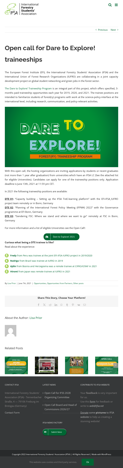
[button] (7, 365)
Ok (87, 462)
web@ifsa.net (97, 405)
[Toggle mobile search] (110, 5)
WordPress (106, 454)
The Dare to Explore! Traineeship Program (28, 88)
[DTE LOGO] (61, 107)
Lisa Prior (12, 283)
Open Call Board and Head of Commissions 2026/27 (61, 407)
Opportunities (40, 283)
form (92, 401)
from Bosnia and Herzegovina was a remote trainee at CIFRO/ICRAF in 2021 (53, 266)
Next (113, 29)
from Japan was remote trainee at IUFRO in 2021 (40, 271)
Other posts (78, 283)
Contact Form (12, 412)
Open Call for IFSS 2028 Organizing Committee (58, 395)
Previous (103, 29)
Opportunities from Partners (59, 283)
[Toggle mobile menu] (116, 5)
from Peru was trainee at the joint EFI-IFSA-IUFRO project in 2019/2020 (51, 255)
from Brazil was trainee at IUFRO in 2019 (36, 260)
